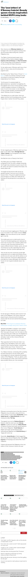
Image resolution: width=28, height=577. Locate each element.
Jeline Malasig (5, 17)
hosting (3, 453)
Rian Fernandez (12, 459)
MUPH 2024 (19, 457)
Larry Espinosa (9, 453)
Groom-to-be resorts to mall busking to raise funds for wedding (14, 561)
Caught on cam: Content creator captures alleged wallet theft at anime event (13, 548)
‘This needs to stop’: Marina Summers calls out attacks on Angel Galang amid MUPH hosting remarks (14, 508)
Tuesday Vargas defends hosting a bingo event (23, 505)
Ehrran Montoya (15, 452)
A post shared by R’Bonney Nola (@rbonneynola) (17, 144)
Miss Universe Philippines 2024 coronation (10, 455)
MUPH (14, 457)
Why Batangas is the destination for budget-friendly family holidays (22, 477)
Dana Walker (7, 452)
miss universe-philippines (6, 457)
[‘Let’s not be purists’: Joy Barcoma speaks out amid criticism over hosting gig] (5, 500)
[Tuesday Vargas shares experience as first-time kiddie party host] (5, 516)
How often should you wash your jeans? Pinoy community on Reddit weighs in (14, 522)
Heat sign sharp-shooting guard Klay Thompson (12, 551)
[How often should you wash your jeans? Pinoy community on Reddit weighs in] (14, 516)
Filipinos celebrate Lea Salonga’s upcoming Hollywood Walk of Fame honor (11, 554)
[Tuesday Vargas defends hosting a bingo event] (23, 500)
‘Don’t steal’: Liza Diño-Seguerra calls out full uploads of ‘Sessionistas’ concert (13, 541)
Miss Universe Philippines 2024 (7, 454)
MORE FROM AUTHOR (19, 495)
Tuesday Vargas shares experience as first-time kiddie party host (4, 522)
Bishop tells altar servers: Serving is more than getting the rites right (13, 558)
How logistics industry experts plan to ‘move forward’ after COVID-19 (4, 477)
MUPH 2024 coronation (6, 458)
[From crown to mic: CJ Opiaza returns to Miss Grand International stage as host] (23, 516)
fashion (21, 452)
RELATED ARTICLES (9, 495)
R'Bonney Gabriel (16, 458)
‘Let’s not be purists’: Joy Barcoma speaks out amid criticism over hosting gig (5, 507)
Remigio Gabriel (4, 459)
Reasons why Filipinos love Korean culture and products (13, 477)
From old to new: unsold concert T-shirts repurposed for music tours (13, 544)
